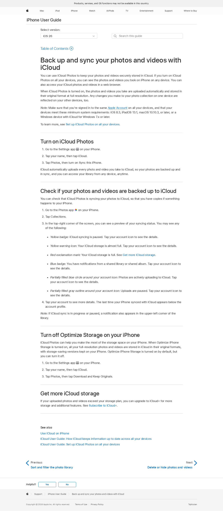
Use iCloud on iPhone (54, 433)
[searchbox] (147, 36)
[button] (57, 48)
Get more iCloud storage (139, 255)
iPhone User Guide (44, 19)
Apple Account (117, 108)
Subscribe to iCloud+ (103, 405)
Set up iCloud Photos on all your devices (93, 124)
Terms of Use (81, 504)
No (67, 484)
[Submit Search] (115, 36)
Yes (47, 484)
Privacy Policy (97, 504)
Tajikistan (192, 504)
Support (38, 494)
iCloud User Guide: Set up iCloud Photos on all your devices (80, 444)
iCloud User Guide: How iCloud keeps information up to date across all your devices (96, 438)
